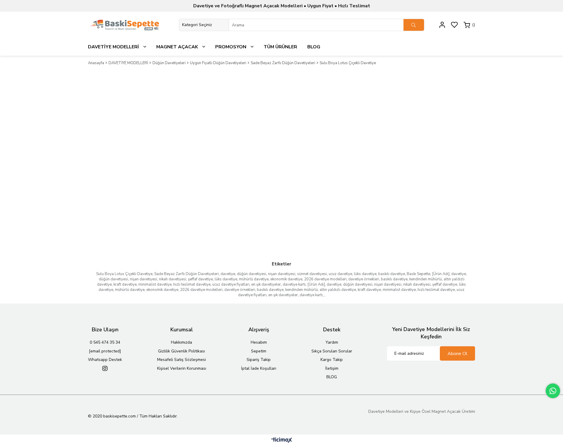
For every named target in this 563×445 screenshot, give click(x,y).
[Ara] (413, 25)
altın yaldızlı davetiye (338, 289)
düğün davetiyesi (251, 274)
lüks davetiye (365, 274)
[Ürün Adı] (441, 274)
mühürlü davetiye (254, 279)
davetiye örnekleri (363, 279)
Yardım (331, 342)
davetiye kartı (294, 284)
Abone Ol (457, 353)
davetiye (228, 274)
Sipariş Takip (259, 359)
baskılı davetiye (391, 274)
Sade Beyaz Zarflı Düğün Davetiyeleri (186, 274)
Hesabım (259, 342)
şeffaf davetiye (200, 279)
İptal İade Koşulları (258, 368)
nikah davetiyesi (172, 279)
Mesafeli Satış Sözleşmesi (181, 359)
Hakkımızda (181, 342)
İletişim (331, 368)
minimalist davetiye (155, 284)
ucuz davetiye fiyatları (231, 284)
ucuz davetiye (340, 274)
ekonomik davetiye (286, 279)
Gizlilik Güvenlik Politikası (181, 351)
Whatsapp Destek (105, 359)
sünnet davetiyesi (312, 274)
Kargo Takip (331, 359)
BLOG (331, 377)
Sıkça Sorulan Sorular (331, 351)
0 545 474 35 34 (105, 342)
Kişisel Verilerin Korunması (181, 368)
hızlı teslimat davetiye (192, 284)
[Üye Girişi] (442, 25)
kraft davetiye (125, 284)
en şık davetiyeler (266, 284)
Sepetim (258, 351)
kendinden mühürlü (425, 279)
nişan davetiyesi (281, 274)
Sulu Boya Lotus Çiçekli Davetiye (124, 274)
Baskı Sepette (418, 274)
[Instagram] (105, 368)
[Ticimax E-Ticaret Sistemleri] (281, 440)
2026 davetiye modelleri (325, 279)
